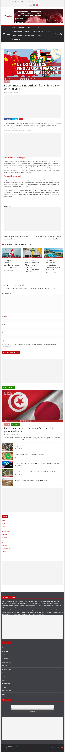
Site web (5, 333)
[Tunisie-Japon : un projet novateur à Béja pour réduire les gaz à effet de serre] (32, 406)
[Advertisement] (32, 106)
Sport (14, 36)
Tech (28, 27)
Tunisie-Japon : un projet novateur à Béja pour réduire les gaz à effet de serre (31, 430)
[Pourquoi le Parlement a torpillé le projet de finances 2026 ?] (11, 249)
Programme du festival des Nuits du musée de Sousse (16, 238)
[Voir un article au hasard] (61, 34)
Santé (48, 31)
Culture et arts (17, 31)
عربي (25, 40)
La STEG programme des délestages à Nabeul (39, 2)
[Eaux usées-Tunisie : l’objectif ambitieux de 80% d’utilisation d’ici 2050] (7, 473)
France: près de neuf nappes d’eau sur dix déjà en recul (31, 480)
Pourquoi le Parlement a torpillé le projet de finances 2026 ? (11, 263)
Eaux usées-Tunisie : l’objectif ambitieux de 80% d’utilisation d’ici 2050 (35, 472)
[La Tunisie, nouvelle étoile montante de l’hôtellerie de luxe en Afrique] (53, 249)
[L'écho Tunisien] (4, 34)
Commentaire (7, 293)
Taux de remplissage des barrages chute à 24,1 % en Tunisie (47, 238)
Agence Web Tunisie (16, 749)
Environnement (38, 31)
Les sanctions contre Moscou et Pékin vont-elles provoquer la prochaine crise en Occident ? (32, 266)
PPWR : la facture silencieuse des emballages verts (29, 454)
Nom (4, 316)
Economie (21, 27)
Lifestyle (27, 31)
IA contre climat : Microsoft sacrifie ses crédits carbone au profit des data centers (38, 463)
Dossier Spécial (17, 40)
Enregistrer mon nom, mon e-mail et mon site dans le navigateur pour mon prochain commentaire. (29, 345)
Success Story (29, 36)
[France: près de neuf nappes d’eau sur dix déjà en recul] (7, 482)
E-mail (4, 325)
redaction (16, 92)
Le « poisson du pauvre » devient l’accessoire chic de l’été (31, 446)
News (13, 27)
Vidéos (39, 36)
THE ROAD (9, 749)
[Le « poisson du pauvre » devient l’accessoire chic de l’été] (7, 447)
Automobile (36, 27)
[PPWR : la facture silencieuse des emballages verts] (7, 456)
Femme (20, 36)
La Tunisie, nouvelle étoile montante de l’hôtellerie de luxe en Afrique (53, 265)
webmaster (16, 434)
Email (12, 704)
